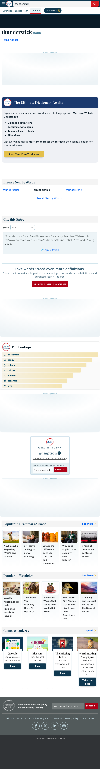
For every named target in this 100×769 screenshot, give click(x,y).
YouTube (54, 726)
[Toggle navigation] (3, 4)
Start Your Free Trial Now (23, 154)
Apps (28, 718)
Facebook (36, 726)
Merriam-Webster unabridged (50, 284)
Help (8, 718)
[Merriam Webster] (49, 441)
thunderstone (74, 190)
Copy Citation (51, 250)
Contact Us (57, 718)
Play (12, 666)
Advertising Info (41, 718)
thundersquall (11, 190)
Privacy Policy (72, 718)
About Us (18, 718)
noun (37, 33)
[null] (59, 453)
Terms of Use (88, 718)
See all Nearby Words (49, 198)
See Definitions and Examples (49, 458)
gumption (48, 453)
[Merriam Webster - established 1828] (9, 4)
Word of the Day (49, 448)
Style (6, 227)
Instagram (64, 726)
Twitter (45, 726)
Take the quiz (87, 682)
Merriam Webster (9, 706)
